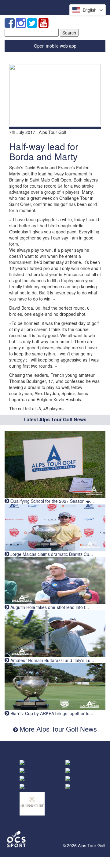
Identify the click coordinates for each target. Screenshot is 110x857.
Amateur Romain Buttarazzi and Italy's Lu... (51, 660)
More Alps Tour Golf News (57, 728)
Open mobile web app (55, 46)
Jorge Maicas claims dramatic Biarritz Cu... (51, 554)
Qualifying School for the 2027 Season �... (51, 501)
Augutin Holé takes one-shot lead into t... (49, 607)
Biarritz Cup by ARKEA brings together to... (51, 713)
